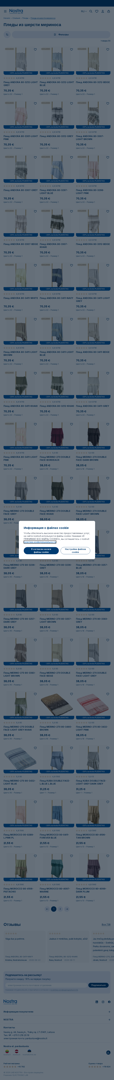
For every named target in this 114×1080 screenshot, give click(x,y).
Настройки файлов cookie (75, 550)
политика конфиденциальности (40, 542)
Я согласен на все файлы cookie (41, 550)
